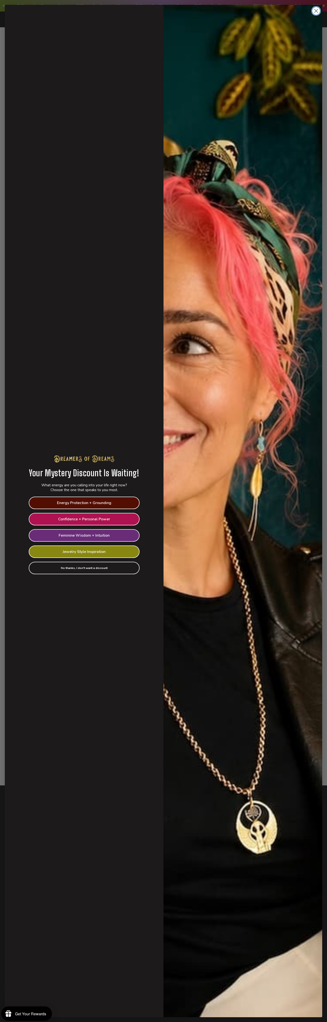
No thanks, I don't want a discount (84, 568)
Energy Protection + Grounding (84, 502)
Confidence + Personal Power (84, 519)
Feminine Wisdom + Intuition (84, 535)
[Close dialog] (316, 11)
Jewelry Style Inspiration (84, 551)
